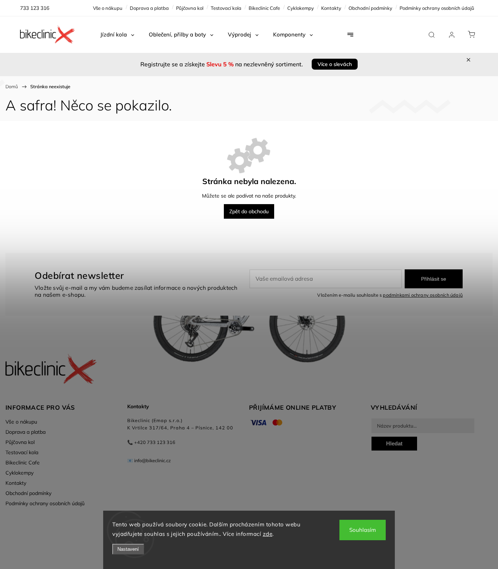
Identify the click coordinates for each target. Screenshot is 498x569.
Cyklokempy (300, 8)
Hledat (394, 443)
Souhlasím (362, 529)
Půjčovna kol (189, 8)
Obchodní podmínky (370, 8)
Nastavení (128, 549)
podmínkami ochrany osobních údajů (423, 295)
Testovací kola (226, 8)
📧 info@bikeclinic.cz (149, 460)
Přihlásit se (433, 279)
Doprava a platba (149, 8)
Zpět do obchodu (249, 211)
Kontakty (331, 8)
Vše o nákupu (107, 8)
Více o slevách (335, 64)
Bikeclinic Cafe (264, 8)
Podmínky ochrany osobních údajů (437, 8)
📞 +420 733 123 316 (151, 442)
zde (268, 533)
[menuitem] (117, 34)
